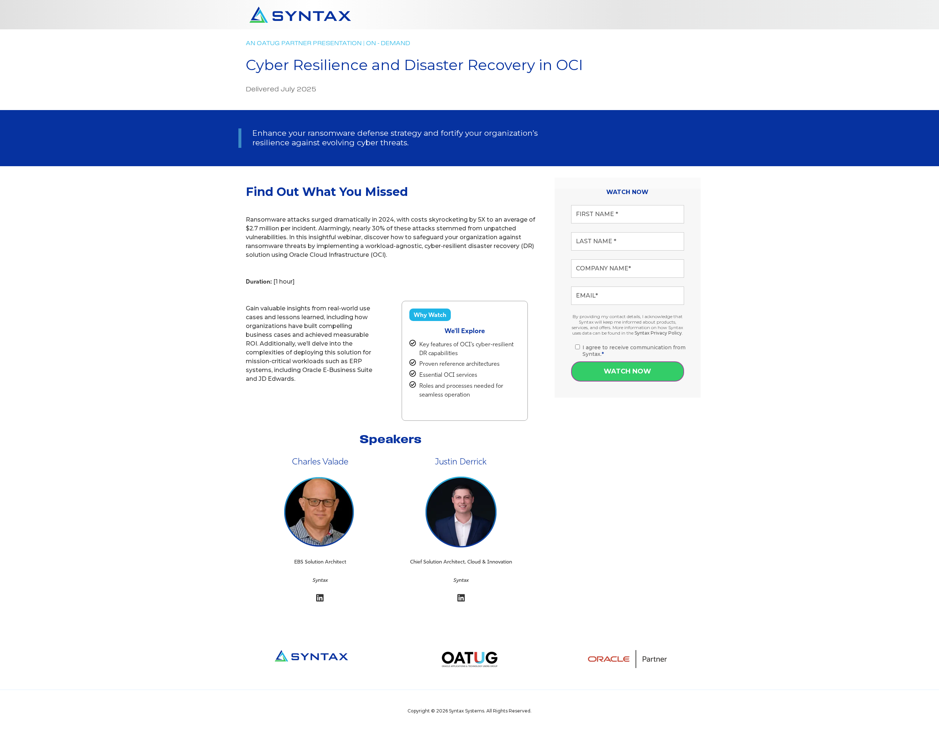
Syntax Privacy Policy (658, 333)
